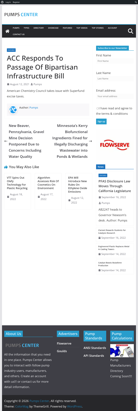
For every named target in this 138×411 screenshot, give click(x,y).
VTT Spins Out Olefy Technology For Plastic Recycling (17, 183)
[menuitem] (2, 2)
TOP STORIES (98, 28)
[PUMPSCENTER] (22, 342)
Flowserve (64, 343)
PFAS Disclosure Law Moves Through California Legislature (115, 186)
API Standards (94, 356)
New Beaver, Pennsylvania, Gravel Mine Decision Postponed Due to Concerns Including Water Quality (26, 141)
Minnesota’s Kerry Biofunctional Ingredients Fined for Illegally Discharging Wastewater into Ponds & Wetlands (70, 141)
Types (26, 28)
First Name (103, 55)
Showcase (53, 28)
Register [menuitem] (16, 2)
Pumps (16, 28)
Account (112, 28)
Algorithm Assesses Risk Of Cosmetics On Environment (48, 183)
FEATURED (67, 28)
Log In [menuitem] (8, 2)
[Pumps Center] (7, 31)
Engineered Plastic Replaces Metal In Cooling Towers (113, 247)
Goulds (62, 351)
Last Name (103, 73)
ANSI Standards (95, 348)
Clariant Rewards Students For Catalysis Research (112, 231)
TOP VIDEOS (81, 28)
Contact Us (19, 34)
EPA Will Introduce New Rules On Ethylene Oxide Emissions (77, 184)
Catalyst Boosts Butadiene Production (110, 264)
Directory (39, 28)
